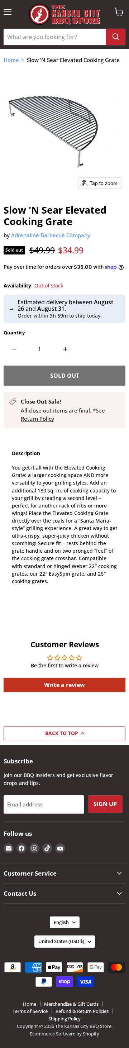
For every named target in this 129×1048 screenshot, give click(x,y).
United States (61, 941)
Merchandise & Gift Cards (71, 1004)
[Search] (115, 37)
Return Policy (37, 418)
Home (11, 60)
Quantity (14, 332)
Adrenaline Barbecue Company (50, 235)
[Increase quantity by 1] (65, 349)
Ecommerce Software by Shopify (64, 1033)
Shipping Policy (64, 1018)
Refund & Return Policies (82, 1011)
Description (26, 453)
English (61, 922)
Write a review (64, 685)
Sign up (105, 804)
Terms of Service (30, 1011)
